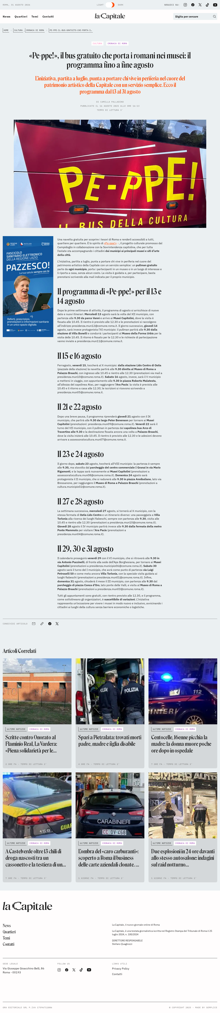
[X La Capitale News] (200, 5)
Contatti (48, 16)
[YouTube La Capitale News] (215, 5)
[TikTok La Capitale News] (207, 5)
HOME (6, 30)
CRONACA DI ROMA (35, 30)
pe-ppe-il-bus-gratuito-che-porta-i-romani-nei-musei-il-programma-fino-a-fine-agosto (71, 30)
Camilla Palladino (112, 101)
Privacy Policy (120, 968)
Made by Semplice (206, 1007)
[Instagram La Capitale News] (185, 5)
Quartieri (21, 16)
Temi (34, 16)
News (6, 16)
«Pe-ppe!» (110, 243)
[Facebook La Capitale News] (193, 5)
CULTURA (18, 30)
